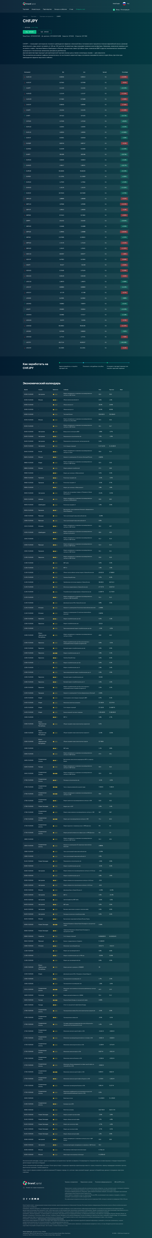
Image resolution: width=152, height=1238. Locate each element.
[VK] (38, 1199)
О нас (71, 9)
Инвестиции (36, 9)
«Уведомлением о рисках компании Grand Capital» (51, 1218)
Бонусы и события (60, 9)
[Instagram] (24, 1199)
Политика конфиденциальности (103, 1182)
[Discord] (35, 1199)
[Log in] (114, 10)
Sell (45, 32)
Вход (118, 10)
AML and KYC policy (119, 1182)
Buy (29, 32)
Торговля (26, 9)
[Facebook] (27, 1199)
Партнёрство (47, 9)
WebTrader (116, 4)
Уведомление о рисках (86, 1182)
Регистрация (125, 10)
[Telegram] (29, 1199)
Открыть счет (80, 9)
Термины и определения (71, 1182)
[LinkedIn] (32, 1199)
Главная (25, 16)
